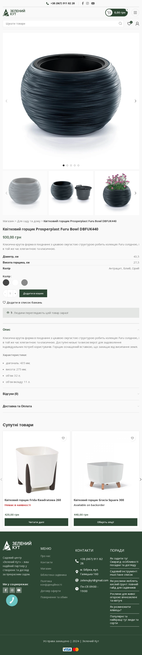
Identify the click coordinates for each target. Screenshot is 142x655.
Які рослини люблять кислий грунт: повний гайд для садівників (124, 584)
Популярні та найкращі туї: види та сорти (124, 619)
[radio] (6, 282)
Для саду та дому (28, 221)
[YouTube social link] (93, 3)
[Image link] (17, 545)
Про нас (45, 556)
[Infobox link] (60, 3)
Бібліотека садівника (53, 575)
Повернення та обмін (53, 597)
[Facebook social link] (83, 3)
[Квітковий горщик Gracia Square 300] (105, 464)
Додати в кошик (33, 293)
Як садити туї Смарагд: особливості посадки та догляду (124, 561)
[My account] (137, 23)
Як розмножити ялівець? (120, 608)
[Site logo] (14, 12)
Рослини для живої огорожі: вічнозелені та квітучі (123, 597)
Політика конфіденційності (51, 582)
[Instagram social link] (87, 3)
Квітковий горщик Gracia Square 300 (99, 500)
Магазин (8, 221)
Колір (6, 276)
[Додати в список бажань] (63, 438)
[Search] (120, 23)
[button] (6, 101)
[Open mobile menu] (135, 12)
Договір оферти (50, 591)
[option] (64, 165)
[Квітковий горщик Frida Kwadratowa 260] (36, 464)
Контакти (46, 562)
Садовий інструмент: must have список (124, 572)
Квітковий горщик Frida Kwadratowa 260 (33, 500)
